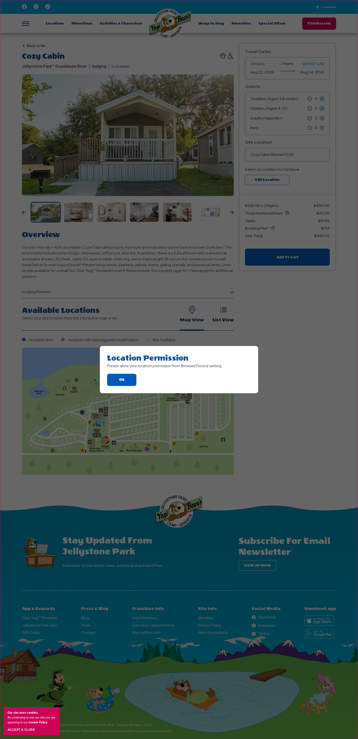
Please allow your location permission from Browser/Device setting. (164, 365)
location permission (147, 358)
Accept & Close (21, 729)
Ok (127, 381)
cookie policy (37, 722)
